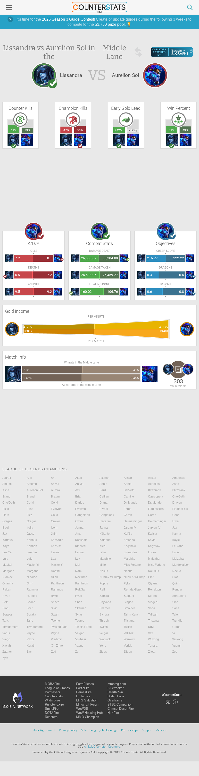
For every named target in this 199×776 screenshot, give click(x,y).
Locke (152, 552)
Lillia (103, 552)
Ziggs (103, 651)
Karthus (7, 540)
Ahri (29, 478)
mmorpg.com (117, 684)
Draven (177, 502)
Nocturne (81, 577)
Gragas (7, 521)
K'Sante (105, 533)
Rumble (32, 596)
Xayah (6, 645)
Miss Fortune (132, 564)
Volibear (80, 639)
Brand (6, 496)
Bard (103, 490)
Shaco (31, 602)
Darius (79, 502)
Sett (5, 602)
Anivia (55, 484)
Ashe (175, 484)
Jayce (30, 533)
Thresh (104, 620)
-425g (133, 130)
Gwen (79, 521)
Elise (30, 509)
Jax (174, 527)
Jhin (54, 533)
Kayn (5, 546)
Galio (54, 515)
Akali (78, 478)
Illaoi (5, 527)
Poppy (104, 583)
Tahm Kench (132, 614)
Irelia (30, 527)
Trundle (177, 620)
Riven (6, 596)
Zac (29, 651)
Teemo (55, 620)
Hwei (175, 521)
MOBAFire (52, 684)
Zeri (77, 651)
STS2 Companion (120, 704)
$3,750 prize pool (110, 24)
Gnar (175, 515)
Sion (175, 602)
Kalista (152, 533)
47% (66, 130)
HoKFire (113, 713)
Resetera (51, 717)
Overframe (115, 700)
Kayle (152, 540)
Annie (103, 484)
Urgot (176, 627)
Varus (6, 633)
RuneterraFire (54, 704)
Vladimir (56, 639)
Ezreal (104, 509)
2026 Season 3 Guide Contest (68, 19)
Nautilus (153, 571)
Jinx (78, 533)
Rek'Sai (80, 589)
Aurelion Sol (35, 490)
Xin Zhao (57, 645)
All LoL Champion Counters (102, 746)
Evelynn (56, 509)
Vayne (31, 633)
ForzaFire (83, 688)
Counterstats (54, 696)
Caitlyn (104, 496)
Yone (103, 645)
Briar (78, 496)
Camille (129, 496)
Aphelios (154, 484)
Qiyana (153, 583)
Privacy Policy (68, 730)
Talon (176, 614)
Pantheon (57, 583)
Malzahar (154, 558)
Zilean (128, 651)
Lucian (176, 552)
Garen (128, 515)
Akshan (104, 478)
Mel (77, 564)
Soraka (7, 614)
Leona (55, 552)
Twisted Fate (59, 627)
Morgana (8, 571)
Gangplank (82, 515)
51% (171, 130)
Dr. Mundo (130, 502)
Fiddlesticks (156, 509)
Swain (55, 614)
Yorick (128, 645)
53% (80, 130)
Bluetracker (116, 688)
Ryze (54, 596)
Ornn (30, 583)
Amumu (7, 484)
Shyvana (105, 602)
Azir (77, 490)
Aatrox (6, 478)
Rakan (6, 589)
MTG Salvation (86, 700)
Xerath (31, 645)
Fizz (29, 515)
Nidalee (7, 577)
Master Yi (33, 564)
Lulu (5, 558)
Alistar (128, 478)
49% (185, 130)
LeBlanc (177, 546)
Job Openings (108, 730)
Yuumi (176, 645)
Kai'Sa (128, 533)
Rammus (33, 589)
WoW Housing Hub (89, 713)
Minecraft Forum (87, 704)
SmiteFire (51, 708)
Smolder (129, 608)
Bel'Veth (129, 490)
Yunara (153, 645)
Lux (53, 558)
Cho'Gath (178, 496)
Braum (55, 496)
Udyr (151, 627)
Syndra (104, 614)
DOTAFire (52, 713)
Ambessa (178, 478)
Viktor (30, 639)
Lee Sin (7, 552)
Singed (128, 602)
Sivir (30, 608)
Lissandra (130, 552)
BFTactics (83, 696)
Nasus (104, 571)
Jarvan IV (130, 527)
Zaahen (7, 651)
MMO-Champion (87, 717)
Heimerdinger (133, 521)
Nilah (54, 577)
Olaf (150, 577)
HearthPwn (115, 692)
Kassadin (57, 540)
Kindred (80, 546)
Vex (150, 633)
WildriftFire (52, 700)
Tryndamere (10, 627)
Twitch (104, 627)
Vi (173, 633)
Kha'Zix (56, 546)
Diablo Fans (116, 696)
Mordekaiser (180, 564)
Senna (152, 596)
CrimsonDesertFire (121, 708)
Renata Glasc (133, 589)
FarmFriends (85, 684)
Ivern (54, 527)
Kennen (32, 546)
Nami (78, 571)
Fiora (5, 515)
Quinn (176, 583)
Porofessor (52, 692)
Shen (78, 602)
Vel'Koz (128, 633)
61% (14, 130)
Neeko (176, 571)
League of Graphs (57, 688)
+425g (119, 130)
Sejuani (129, 596)
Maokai (7, 564)
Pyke (127, 583)
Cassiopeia (155, 496)
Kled (103, 546)
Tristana (129, 620)
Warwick (105, 639)
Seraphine (179, 596)
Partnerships (129, 730)
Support (147, 730)
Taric (5, 620)
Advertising (88, 730)
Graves (55, 521)
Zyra (5, 658)
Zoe (174, 651)
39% (27, 130)
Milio (103, 564)
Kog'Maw (130, 546)
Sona (151, 608)
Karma (176, 533)
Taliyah (153, 614)
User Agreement (44, 730)
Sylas (79, 614)
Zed (53, 651)
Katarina (105, 540)
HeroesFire (83, 692)
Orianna (7, 583)
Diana (104, 502)
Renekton (154, 589)
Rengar (177, 589)
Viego (6, 639)
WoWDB (82, 708)
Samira (104, 596)
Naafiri (55, 571)
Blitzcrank (154, 490)
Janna (79, 527)
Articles (161, 730)
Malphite (105, 558)
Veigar (79, 633)
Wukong (153, 639)
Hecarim (105, 521)
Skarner (80, 608)
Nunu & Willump (110, 577)
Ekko (5, 509)
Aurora (55, 490)
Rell (102, 589)
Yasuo (79, 645)
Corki (30, 502)
